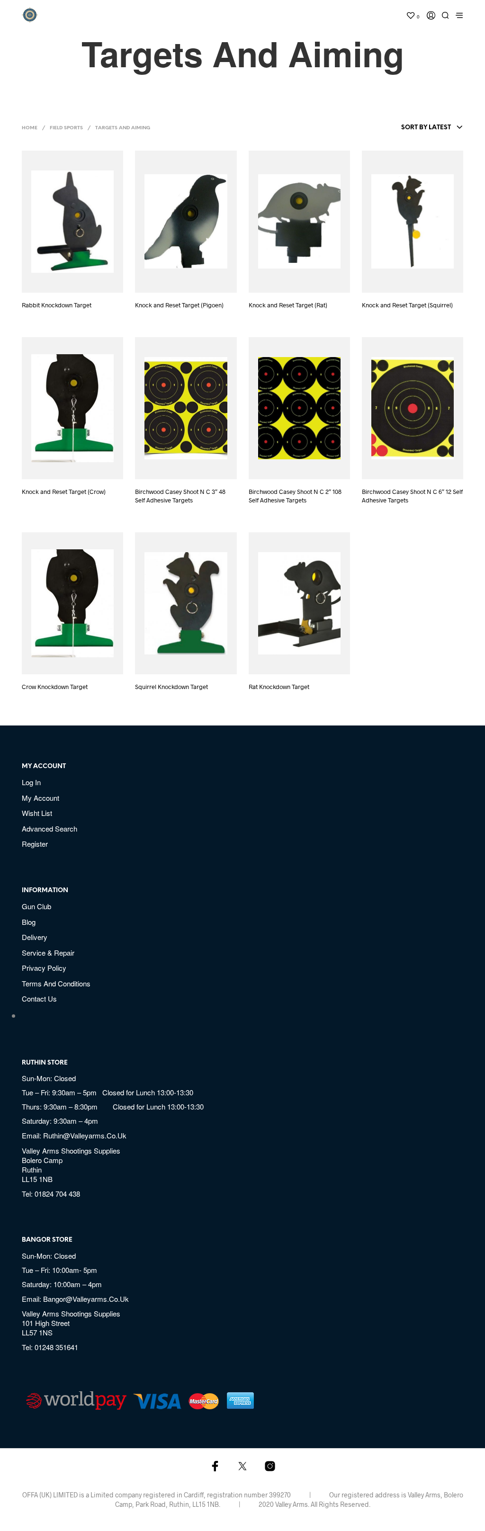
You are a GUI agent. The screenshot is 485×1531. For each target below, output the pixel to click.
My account (40, 798)
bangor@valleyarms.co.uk (86, 1299)
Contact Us (39, 998)
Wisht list (37, 813)
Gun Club (36, 906)
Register (35, 844)
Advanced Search (49, 828)
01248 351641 (56, 1347)
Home (29, 128)
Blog (29, 922)
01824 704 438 (57, 1194)
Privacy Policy (44, 968)
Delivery (34, 937)
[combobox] (409, 127)
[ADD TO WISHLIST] (81, 280)
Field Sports (66, 128)
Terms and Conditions (56, 983)
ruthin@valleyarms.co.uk (84, 1135)
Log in (31, 782)
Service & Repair (48, 953)
